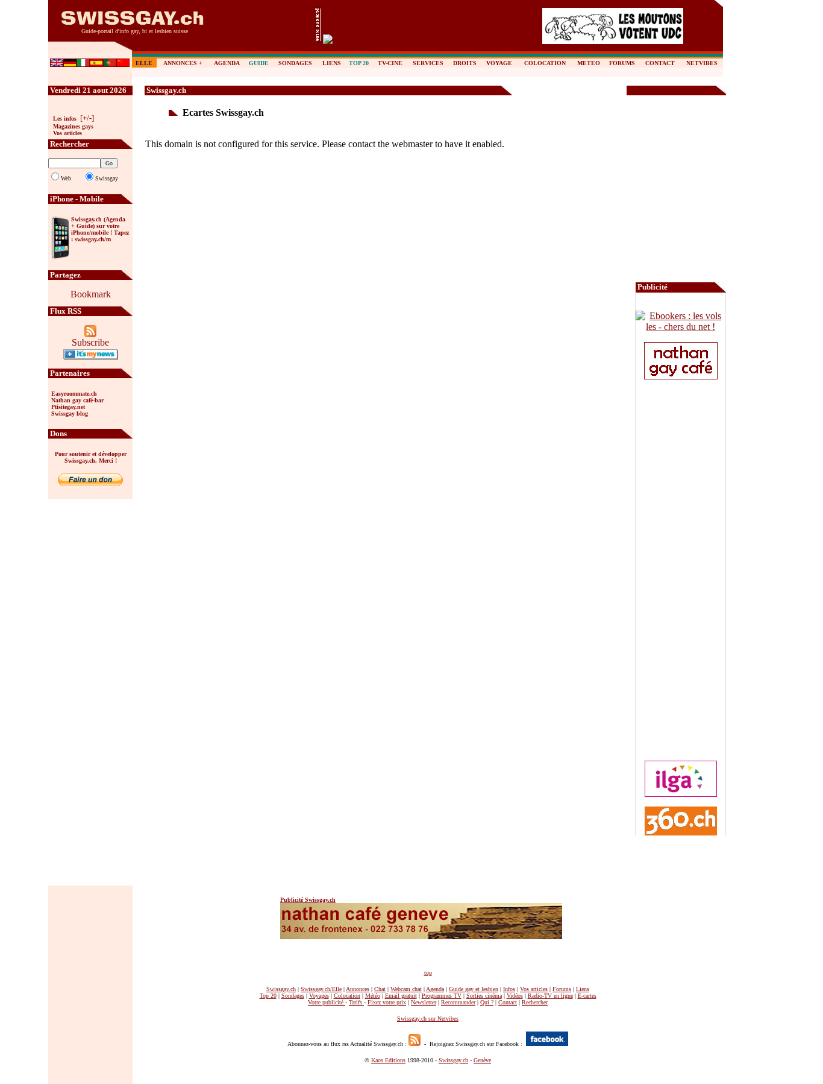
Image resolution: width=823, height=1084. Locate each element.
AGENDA (227, 63)
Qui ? (486, 1002)
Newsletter (423, 1002)
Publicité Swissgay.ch (308, 899)
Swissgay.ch (453, 1060)
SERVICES (428, 63)
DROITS (465, 63)
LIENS (331, 63)
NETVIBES (702, 63)
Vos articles (67, 133)
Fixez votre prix (387, 1002)
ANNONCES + (182, 63)
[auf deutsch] (70, 64)
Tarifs (355, 1002)
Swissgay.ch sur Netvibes (427, 1018)
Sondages (292, 995)
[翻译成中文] (123, 64)
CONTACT (660, 63)
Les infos (65, 118)
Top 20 (268, 995)
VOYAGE (499, 63)
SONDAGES (295, 63)
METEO (588, 63)
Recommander (458, 1002)
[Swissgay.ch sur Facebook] (547, 1043)
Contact (507, 1002)
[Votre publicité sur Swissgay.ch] (317, 39)
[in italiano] (83, 64)
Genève (482, 1060)
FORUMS (622, 63)
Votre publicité (326, 1002)
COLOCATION (545, 63)
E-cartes (587, 995)
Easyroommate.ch (74, 393)
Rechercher (535, 1002)
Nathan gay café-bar (77, 400)
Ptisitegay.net (68, 407)
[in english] (56, 64)
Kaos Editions (388, 1060)
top (428, 972)
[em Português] (109, 64)
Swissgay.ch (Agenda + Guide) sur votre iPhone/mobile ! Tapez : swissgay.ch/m (100, 229)
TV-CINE (390, 63)
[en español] (96, 64)
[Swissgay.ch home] (132, 25)
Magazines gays (73, 126)
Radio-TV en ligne (550, 995)
